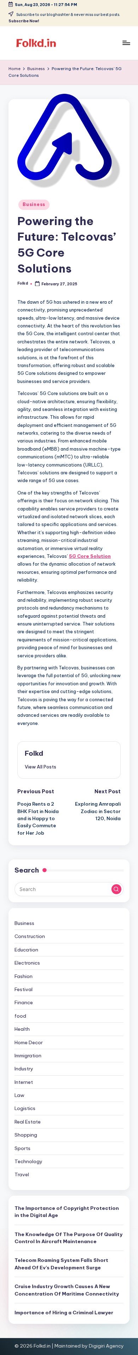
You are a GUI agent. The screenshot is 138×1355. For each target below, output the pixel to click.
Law (19, 1095)
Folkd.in (42, 1346)
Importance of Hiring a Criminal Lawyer (64, 1312)
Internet (24, 1082)
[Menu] (126, 43)
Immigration (28, 1055)
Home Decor (29, 1042)
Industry (24, 1068)
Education (26, 950)
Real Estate (28, 1122)
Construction (30, 936)
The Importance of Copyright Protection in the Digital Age (67, 1211)
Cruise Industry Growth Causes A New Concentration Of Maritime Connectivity (67, 1290)
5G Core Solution (90, 556)
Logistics (25, 1108)
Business (34, 204)
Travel (22, 1174)
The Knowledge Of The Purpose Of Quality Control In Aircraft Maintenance (68, 1238)
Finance (24, 1002)
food (20, 1016)
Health (22, 1029)
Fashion (24, 976)
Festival (24, 989)
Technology (28, 1161)
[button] (40, 767)
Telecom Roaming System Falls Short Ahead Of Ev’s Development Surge (61, 1263)
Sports (22, 1148)
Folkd (34, 753)
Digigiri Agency (106, 1346)
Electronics (27, 963)
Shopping (26, 1135)
